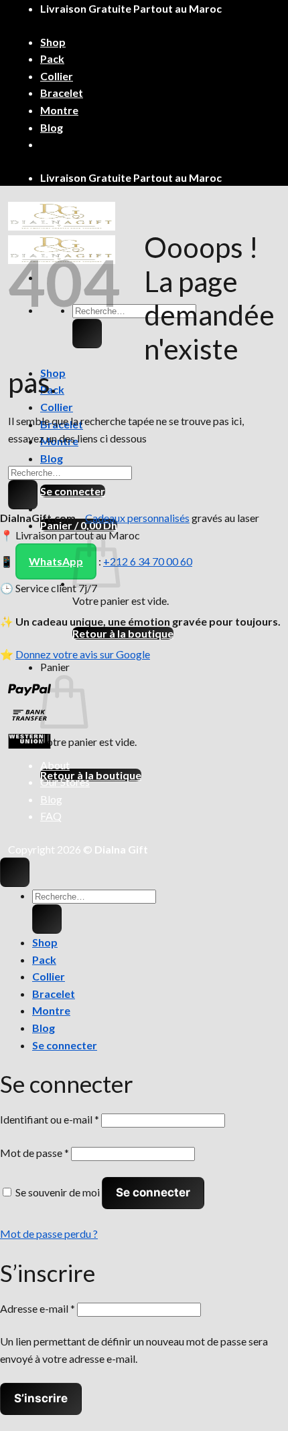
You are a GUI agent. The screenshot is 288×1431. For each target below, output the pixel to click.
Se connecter (153, 1192)
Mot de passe (34, 1152)
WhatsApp (56, 561)
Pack (52, 58)
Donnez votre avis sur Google (82, 654)
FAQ (51, 815)
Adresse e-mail (37, 1308)
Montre (59, 110)
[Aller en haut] (14, 872)
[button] (72, 491)
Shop (53, 41)
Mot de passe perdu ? (49, 1233)
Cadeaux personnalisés (137, 517)
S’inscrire (41, 1398)
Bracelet (61, 92)
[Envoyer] (87, 333)
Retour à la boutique (122, 633)
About (55, 765)
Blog (51, 127)
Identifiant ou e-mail (49, 1119)
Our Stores (65, 781)
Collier (56, 76)
